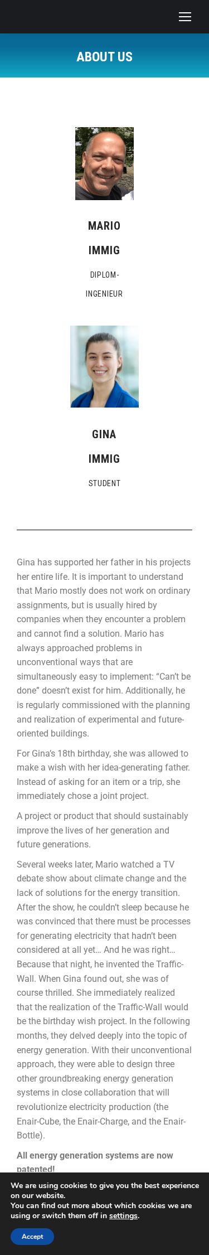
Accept (32, 1236)
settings (123, 1216)
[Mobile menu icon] (185, 16)
